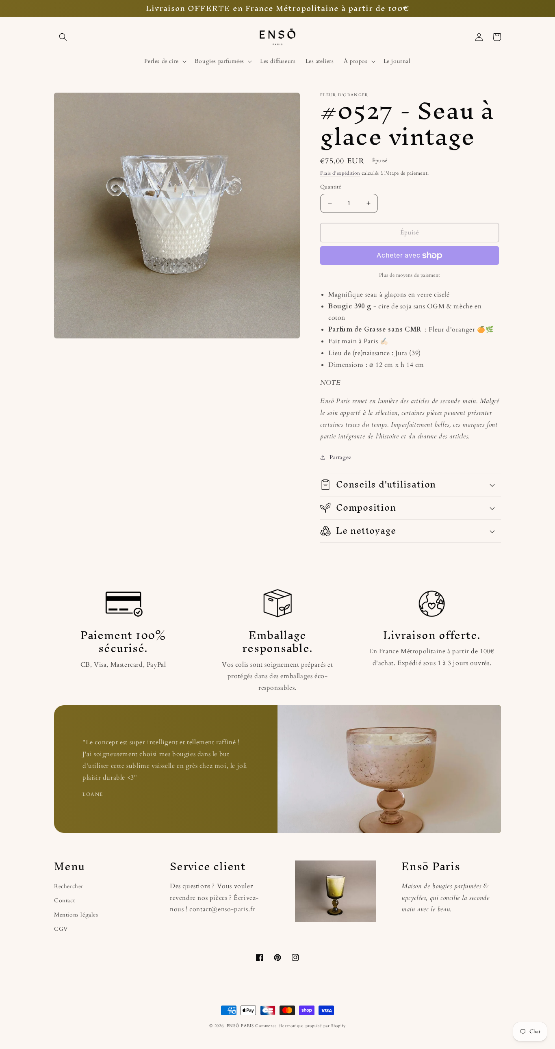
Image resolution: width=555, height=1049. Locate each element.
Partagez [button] (340, 457)
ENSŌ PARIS (240, 1026)
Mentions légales (76, 915)
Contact (64, 900)
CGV (61, 929)
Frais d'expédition (340, 173)
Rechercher (68, 886)
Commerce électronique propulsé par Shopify (300, 1026)
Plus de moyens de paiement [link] (409, 275)
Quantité (330, 187)
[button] (63, 37)
